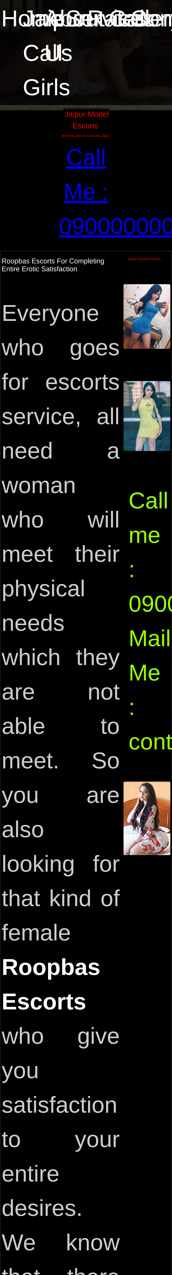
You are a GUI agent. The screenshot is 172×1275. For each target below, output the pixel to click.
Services (76, 18)
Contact (140, 18)
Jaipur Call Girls (33, 53)
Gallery (119, 18)
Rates (97, 18)
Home (11, 18)
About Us (54, 36)
